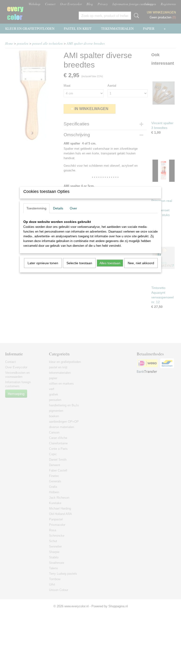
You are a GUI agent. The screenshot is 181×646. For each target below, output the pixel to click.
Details (58, 208)
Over (73, 208)
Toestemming (36, 208)
